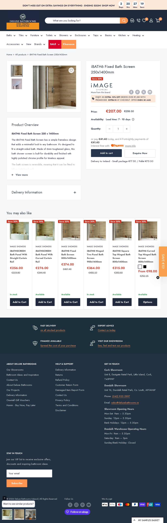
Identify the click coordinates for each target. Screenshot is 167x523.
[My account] (151, 20)
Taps (95, 35)
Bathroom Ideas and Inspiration (23, 375)
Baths (9, 35)
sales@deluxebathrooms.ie (125, 402)
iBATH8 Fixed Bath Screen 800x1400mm (68, 254)
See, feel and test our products (114, 345)
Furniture (34, 35)
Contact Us (12, 380)
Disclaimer (60, 410)
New (28, 44)
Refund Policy (62, 380)
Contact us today (106, 330)
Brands (38, 44)
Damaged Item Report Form (69, 390)
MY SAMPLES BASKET (148, 520)
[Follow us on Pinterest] (82, 505)
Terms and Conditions (66, 405)
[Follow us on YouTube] (88, 505)
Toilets (49, 35)
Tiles (21, 35)
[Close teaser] (157, 277)
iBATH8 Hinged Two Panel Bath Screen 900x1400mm (95, 256)
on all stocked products (52, 330)
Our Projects (13, 390)
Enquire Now (140, 153)
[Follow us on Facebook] (70, 505)
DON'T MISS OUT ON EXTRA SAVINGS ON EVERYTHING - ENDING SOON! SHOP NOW (69, 5)
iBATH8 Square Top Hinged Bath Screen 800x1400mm (121, 256)
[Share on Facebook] (131, 92)
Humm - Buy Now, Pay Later (21, 405)
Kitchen (122, 35)
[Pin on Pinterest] (137, 92)
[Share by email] (150, 92)
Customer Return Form (66, 385)
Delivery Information (17, 395)
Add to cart (106, 153)
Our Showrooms (15, 370)
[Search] (124, 20)
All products (20, 54)
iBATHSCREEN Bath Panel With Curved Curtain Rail (44, 256)
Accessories (13, 44)
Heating (136, 35)
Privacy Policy (62, 400)
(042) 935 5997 (121, 396)
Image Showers (18, 246)
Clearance (69, 44)
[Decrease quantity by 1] (109, 128)
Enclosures (80, 35)
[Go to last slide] (6, 265)
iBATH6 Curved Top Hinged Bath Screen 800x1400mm (147, 256)
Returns (59, 375)
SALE (53, 44)
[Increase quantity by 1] (126, 128)
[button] (163, 261)
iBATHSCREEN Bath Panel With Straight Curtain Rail (18, 256)
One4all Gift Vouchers (18, 400)
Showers (63, 35)
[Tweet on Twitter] (143, 92)
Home (9, 54)
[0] (144, 20)
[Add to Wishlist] (71, 70)
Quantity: (96, 129)
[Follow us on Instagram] (76, 505)
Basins (108, 35)
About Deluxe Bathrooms (19, 385)
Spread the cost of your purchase (58, 345)
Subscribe (16, 483)
